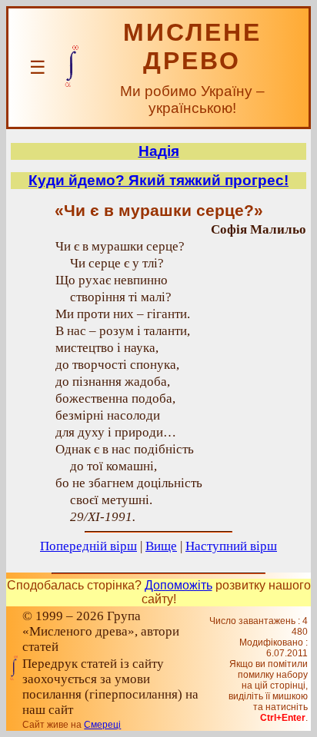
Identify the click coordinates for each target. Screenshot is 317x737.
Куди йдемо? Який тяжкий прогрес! (158, 180)
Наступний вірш (231, 546)
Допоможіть (178, 585)
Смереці (102, 724)
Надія (158, 151)
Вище (161, 546)
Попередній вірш (88, 546)
